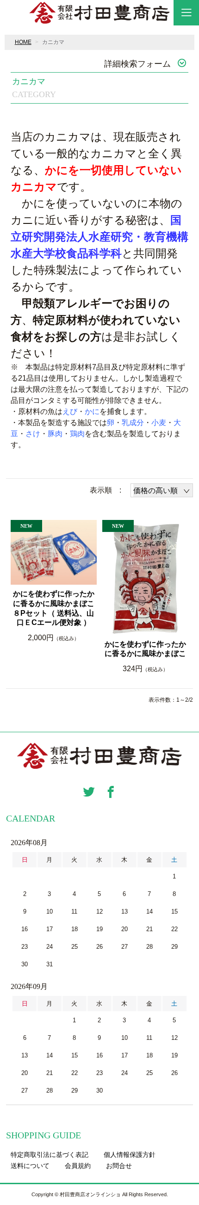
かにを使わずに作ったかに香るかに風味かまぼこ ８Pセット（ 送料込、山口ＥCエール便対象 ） (55, 608)
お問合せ (119, 1165)
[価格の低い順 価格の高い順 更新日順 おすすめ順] (162, 490)
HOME (23, 42)
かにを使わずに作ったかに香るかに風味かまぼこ (145, 649)
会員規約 (78, 1165)
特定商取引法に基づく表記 (49, 1154)
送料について (30, 1165)
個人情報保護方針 (129, 1154)
